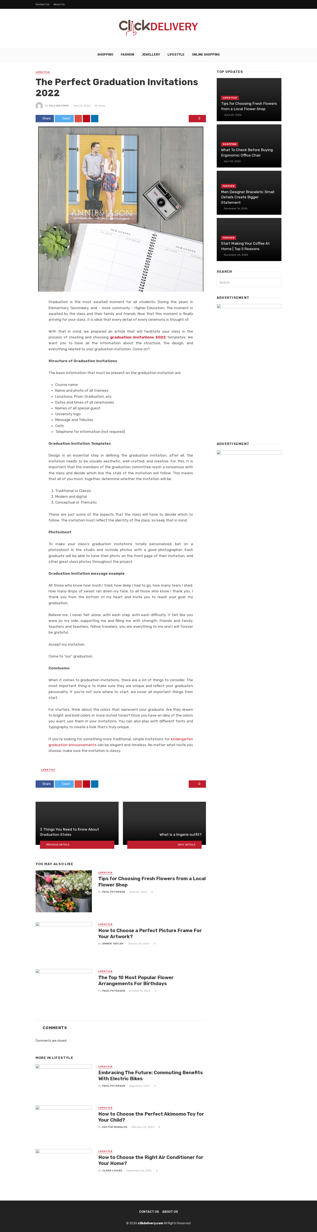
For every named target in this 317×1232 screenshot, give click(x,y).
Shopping (105, 54)
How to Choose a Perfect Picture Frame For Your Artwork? (150, 933)
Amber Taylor (112, 943)
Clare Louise (112, 1170)
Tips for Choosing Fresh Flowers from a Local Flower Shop (152, 881)
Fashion (127, 54)
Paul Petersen (113, 891)
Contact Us (42, 4)
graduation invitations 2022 (138, 337)
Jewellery (151, 54)
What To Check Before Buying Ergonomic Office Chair (247, 152)
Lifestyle (176, 54)
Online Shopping (206, 54)
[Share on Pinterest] (86, 118)
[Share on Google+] (78, 118)
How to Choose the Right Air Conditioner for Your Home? (150, 1160)
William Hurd (59, 105)
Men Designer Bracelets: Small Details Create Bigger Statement (247, 197)
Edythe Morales (114, 1127)
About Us (59, 4)
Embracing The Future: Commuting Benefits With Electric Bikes (150, 1075)
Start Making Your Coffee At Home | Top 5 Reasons (245, 246)
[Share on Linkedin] (94, 118)
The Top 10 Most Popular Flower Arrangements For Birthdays (136, 980)
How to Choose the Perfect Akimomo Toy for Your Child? (151, 1117)
